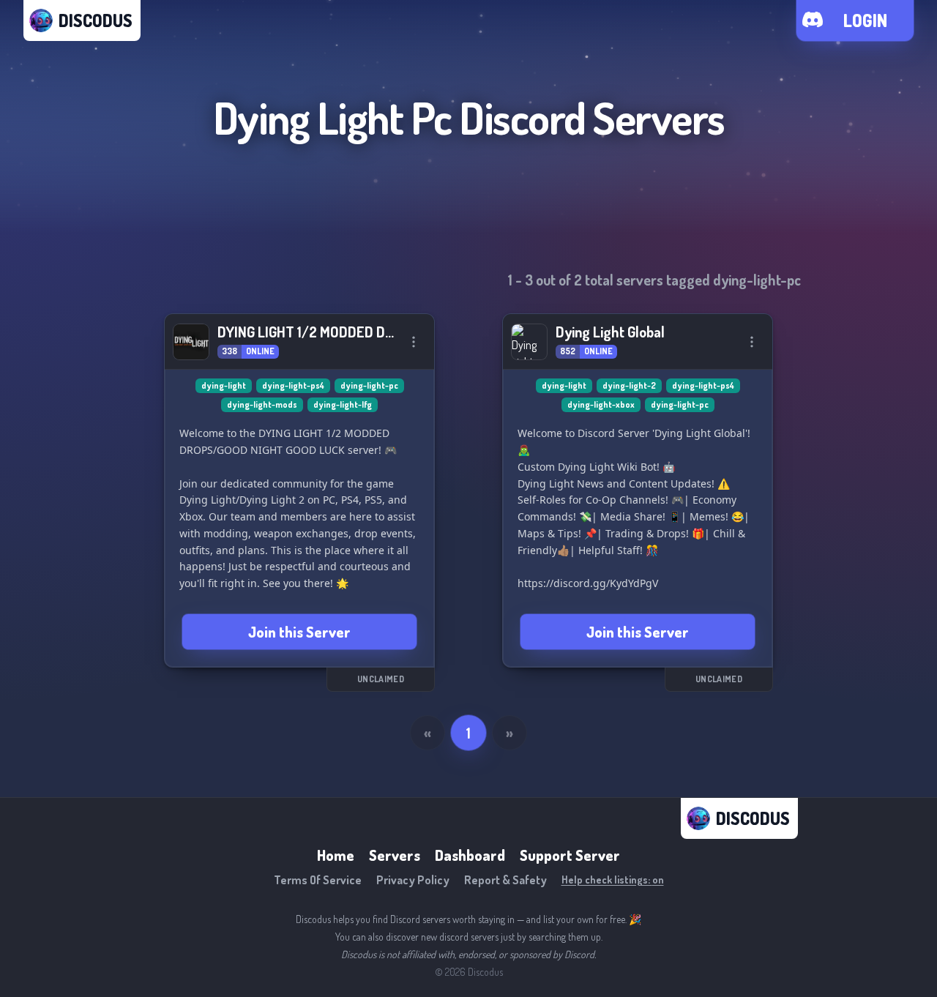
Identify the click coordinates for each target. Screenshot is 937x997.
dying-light (223, 385)
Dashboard (470, 855)
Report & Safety (505, 880)
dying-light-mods (262, 404)
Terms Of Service (318, 880)
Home (335, 855)
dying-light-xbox (601, 404)
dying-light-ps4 (293, 385)
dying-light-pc (369, 385)
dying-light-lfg (342, 404)
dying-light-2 (629, 385)
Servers (394, 855)
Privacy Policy (412, 880)
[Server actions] (413, 342)
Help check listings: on (612, 879)
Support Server (570, 855)
